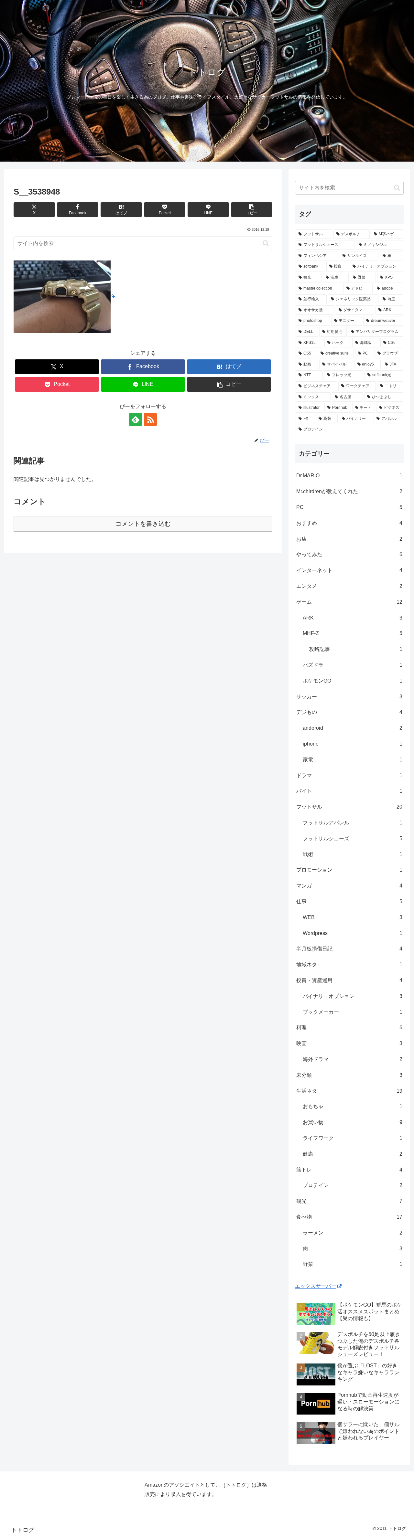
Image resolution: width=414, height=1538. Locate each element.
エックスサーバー (315, 1286)
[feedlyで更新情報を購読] (135, 419)
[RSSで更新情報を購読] (150, 419)
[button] (251, 209)
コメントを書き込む (143, 523)
